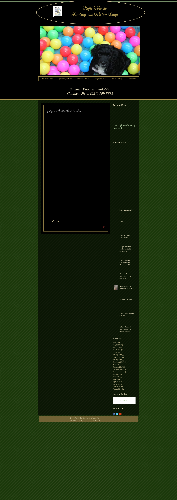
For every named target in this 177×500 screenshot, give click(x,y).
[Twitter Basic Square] (117, 414)
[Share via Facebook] (48, 221)
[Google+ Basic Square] (120, 414)
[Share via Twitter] (53, 221)
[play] (137, 72)
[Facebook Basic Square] (114, 414)
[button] (76, 162)
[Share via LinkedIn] (58, 221)
